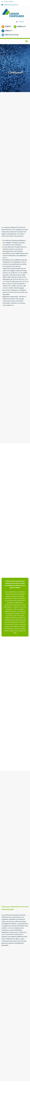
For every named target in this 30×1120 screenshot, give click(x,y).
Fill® (8, 26)
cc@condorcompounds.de (11, 5)
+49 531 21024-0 (8, 1)
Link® (8, 31)
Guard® (21, 26)
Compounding (11, 35)
